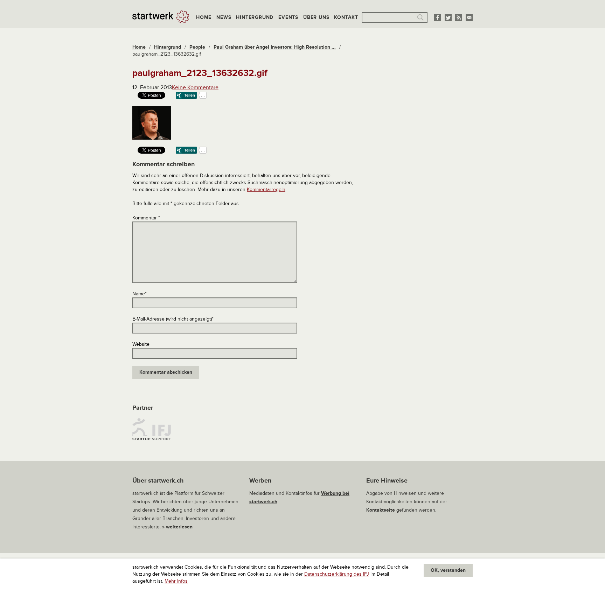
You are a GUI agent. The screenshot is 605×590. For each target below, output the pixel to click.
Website (140, 344)
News (223, 17)
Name (139, 294)
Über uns (316, 17)
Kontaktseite (380, 510)
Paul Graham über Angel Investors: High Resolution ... (275, 47)
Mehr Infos (176, 581)
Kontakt (346, 17)
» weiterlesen (177, 527)
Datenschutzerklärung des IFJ (336, 574)
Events (288, 17)
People (197, 47)
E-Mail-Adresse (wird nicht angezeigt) (173, 319)
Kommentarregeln (266, 189)
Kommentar (146, 218)
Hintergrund (254, 17)
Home (203, 17)
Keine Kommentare (195, 87)
